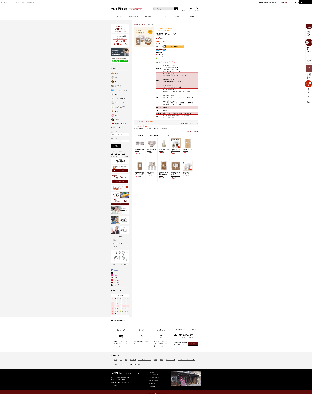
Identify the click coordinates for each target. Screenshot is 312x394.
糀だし (116, 94)
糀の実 (155, 360)
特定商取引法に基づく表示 (156, 374)
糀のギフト (118, 115)
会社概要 (152, 372)
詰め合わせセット (119, 102)
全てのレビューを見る (192, 131)
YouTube (116, 280)
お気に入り (184, 10)
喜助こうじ (125, 156)
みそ (116, 81)
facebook (116, 270)
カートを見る (197, 10)
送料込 (112, 156)
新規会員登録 (193, 16)
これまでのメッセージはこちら (120, 264)
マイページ (191, 10)
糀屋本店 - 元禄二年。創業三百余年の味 (129, 8)
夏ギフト (116, 364)
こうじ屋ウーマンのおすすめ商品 (120, 107)
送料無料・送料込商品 (120, 124)
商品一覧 (119, 16)
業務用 (116, 111)
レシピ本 (117, 119)
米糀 (116, 154)
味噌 (119, 154)
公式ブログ (116, 282)
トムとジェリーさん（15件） (141, 121)
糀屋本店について (133, 16)
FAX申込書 (193, 343)
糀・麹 (116, 73)
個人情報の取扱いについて (156, 377)
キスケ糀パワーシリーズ (121, 90)
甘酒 (116, 77)
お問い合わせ (178, 16)
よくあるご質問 (163, 16)
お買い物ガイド (149, 16)
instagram (116, 275)
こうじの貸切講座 (117, 236)
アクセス (115, 385)
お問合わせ (152, 383)
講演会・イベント (117, 240)
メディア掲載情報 (117, 243)
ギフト (119, 156)
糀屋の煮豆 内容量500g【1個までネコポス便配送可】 (163, 174)
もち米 (123, 154)
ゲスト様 (269, 2)
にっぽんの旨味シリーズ (121, 98)
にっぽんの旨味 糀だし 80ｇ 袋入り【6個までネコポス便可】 (139, 173)
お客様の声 (152, 386)
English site (117, 284)
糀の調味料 (118, 85)
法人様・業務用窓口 (154, 380)
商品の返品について (161, 49)
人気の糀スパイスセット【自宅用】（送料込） (176, 151)
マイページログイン (306, 2)
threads (115, 277)
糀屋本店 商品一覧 (138, 24)
